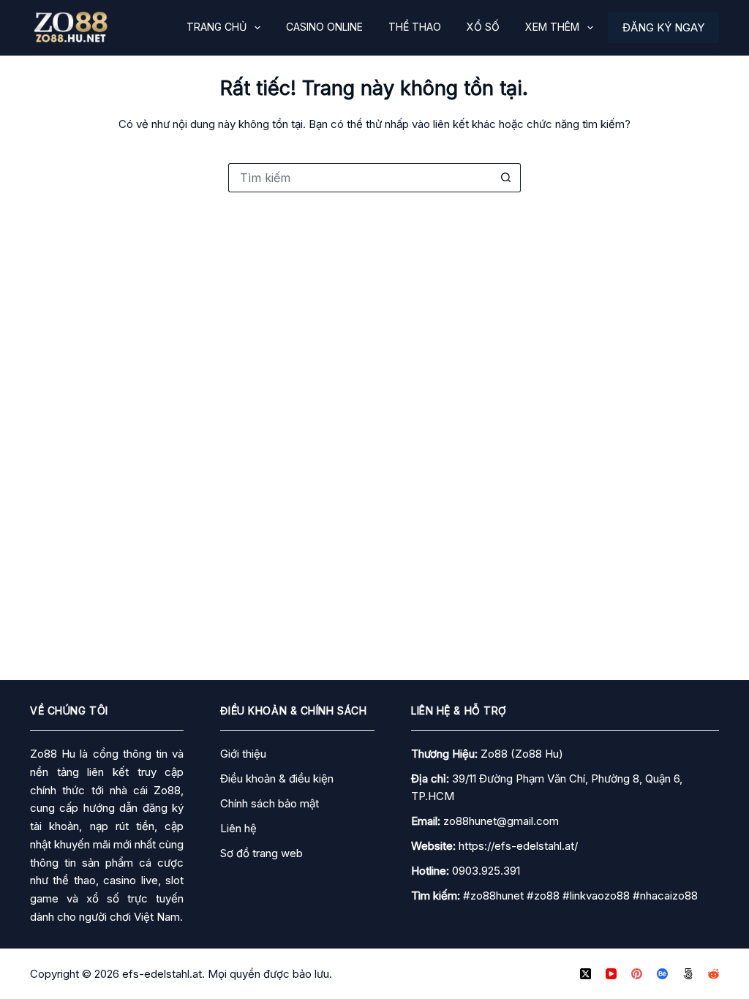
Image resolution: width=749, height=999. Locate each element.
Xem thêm (552, 26)
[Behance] (662, 973)
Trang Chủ (216, 26)
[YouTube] (611, 973)
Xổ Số (483, 26)
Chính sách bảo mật (269, 803)
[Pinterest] (636, 973)
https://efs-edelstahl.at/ (518, 846)
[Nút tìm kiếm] (506, 177)
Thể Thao (414, 26)
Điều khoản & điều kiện (277, 778)
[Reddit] (713, 973)
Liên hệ (238, 828)
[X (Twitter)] (585, 973)
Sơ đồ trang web (261, 853)
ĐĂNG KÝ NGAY (663, 27)
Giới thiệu (243, 754)
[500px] (687, 973)
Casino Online (324, 26)
